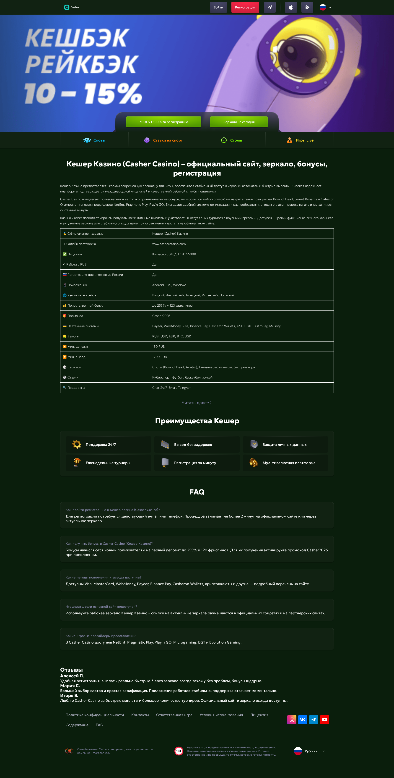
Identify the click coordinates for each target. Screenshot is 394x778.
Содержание (77, 725)
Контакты (140, 714)
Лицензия (259, 714)
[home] (71, 7)
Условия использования (221, 714)
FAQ (99, 725)
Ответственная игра (174, 714)
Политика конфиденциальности (95, 714)
